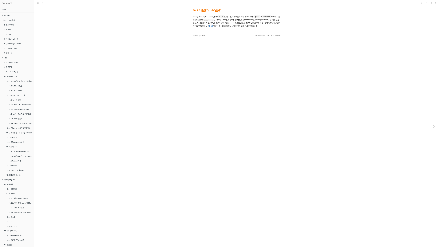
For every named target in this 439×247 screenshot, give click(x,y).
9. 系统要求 (8, 67)
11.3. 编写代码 (11, 147)
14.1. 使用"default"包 (14, 235)
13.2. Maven (11, 193)
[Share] (430, 3)
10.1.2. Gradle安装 (16, 90)
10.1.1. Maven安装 (16, 86)
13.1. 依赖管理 (11, 189)
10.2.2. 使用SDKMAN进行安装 (20, 104)
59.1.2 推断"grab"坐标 (232, 2)
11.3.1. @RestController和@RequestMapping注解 (21, 151)
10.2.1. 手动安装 (15, 100)
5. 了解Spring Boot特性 (12, 43)
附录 (211, 26)
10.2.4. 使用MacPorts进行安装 (20, 114)
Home (4, 9)
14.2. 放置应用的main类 (15, 240)
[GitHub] (435, 3)
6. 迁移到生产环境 (10, 48)
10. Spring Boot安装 (11, 76)
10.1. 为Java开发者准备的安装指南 (19, 81)
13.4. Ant (9, 221)
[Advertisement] (236, 57)
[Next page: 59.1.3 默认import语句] (434, 126)
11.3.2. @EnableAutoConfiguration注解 (21, 156)
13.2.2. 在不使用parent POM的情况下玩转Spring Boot (21, 203)
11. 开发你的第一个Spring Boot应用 (19, 133)
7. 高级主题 (8, 53)
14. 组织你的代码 (10, 231)
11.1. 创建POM (11, 137)
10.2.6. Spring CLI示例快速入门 (20, 123)
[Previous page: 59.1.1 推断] (39, 126)
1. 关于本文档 (9, 25)
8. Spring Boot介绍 (11, 62)
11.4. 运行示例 (11, 165)
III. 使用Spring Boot (9, 179)
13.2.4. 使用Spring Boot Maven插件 (21, 212)
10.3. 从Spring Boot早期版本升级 (18, 128)
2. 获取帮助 (8, 29)
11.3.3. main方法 (15, 161)
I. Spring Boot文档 (8, 20)
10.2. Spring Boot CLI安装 (16, 95)
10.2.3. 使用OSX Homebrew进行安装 (21, 109)
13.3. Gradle (11, 217)
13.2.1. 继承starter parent (18, 198)
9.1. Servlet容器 (12, 72)
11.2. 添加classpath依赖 (15, 142)
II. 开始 (4, 57)
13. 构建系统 (8, 184)
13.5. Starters (11, 226)
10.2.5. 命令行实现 (15, 118)
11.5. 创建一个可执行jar (15, 170)
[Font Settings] (42, 3)
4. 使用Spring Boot (11, 39)
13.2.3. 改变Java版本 (16, 207)
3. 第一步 (7, 34)
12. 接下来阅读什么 (13, 175)
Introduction (6, 15)
